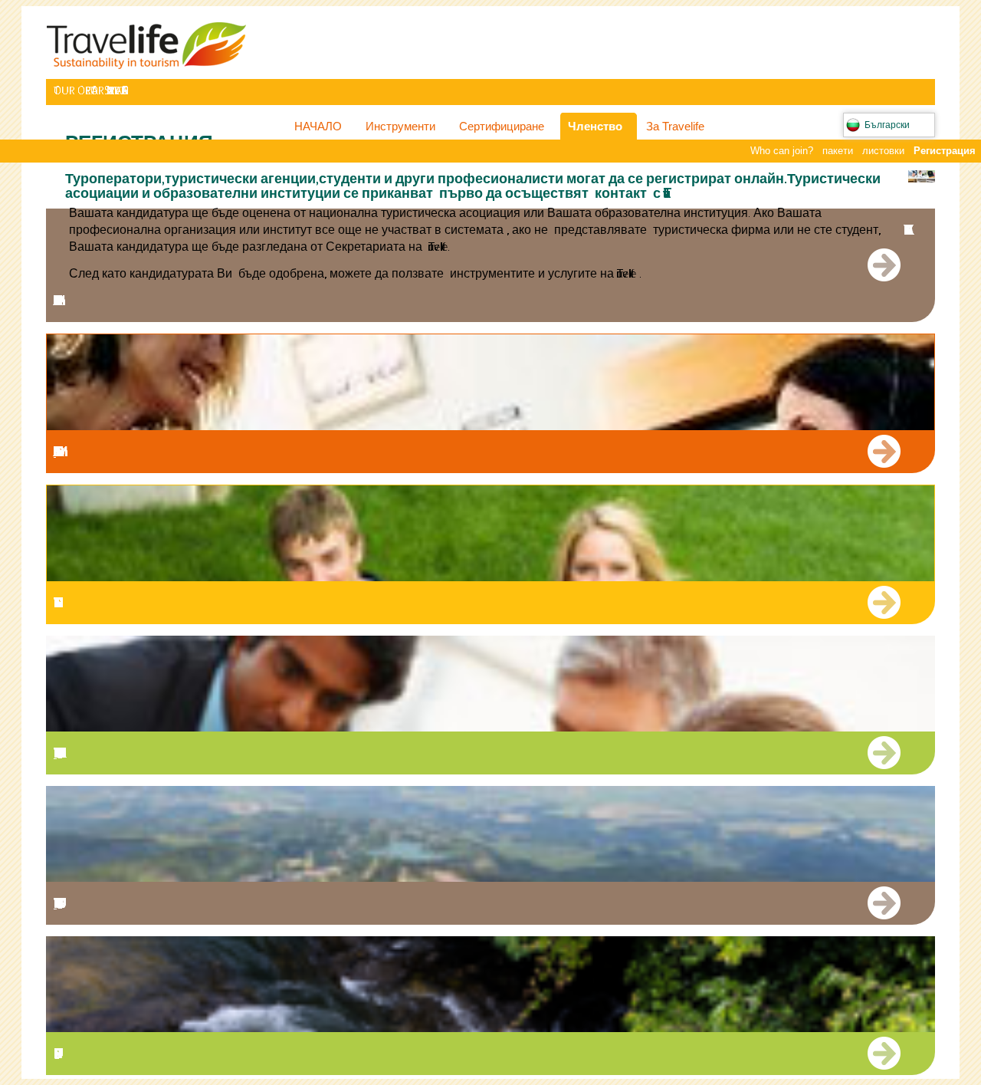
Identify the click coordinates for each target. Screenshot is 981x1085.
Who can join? (781, 150)
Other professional (55, 753)
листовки (883, 150)
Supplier (73, 1053)
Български (887, 125)
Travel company (73, 300)
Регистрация (945, 150)
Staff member (55, 451)
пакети (837, 150)
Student (73, 602)
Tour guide (55, 903)
